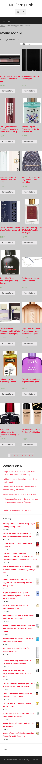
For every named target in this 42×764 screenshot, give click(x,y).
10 (29, 455)
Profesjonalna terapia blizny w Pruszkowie (19, 494)
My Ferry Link (21, 4)
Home (2, 26)
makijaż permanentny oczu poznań (16, 510)
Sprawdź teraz (7, 91)
